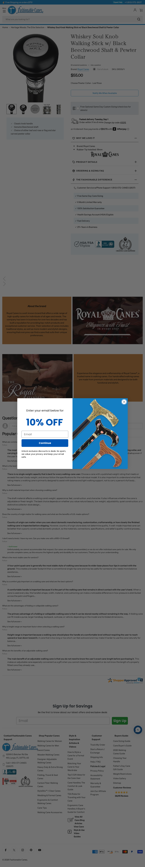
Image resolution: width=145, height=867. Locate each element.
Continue (45, 443)
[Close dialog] (124, 401)
